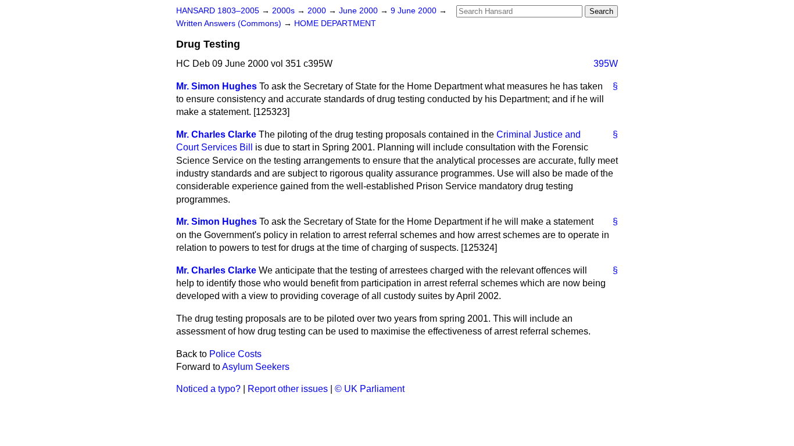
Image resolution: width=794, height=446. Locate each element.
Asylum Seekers (255, 367)
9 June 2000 (415, 10)
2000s (284, 10)
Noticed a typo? (208, 389)
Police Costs (235, 354)
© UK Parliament (370, 389)
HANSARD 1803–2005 (217, 10)
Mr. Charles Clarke (216, 134)
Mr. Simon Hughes (216, 86)
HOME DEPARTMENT (335, 23)
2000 (317, 10)
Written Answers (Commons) (230, 23)
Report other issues (288, 389)
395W (605, 64)
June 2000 (359, 10)
